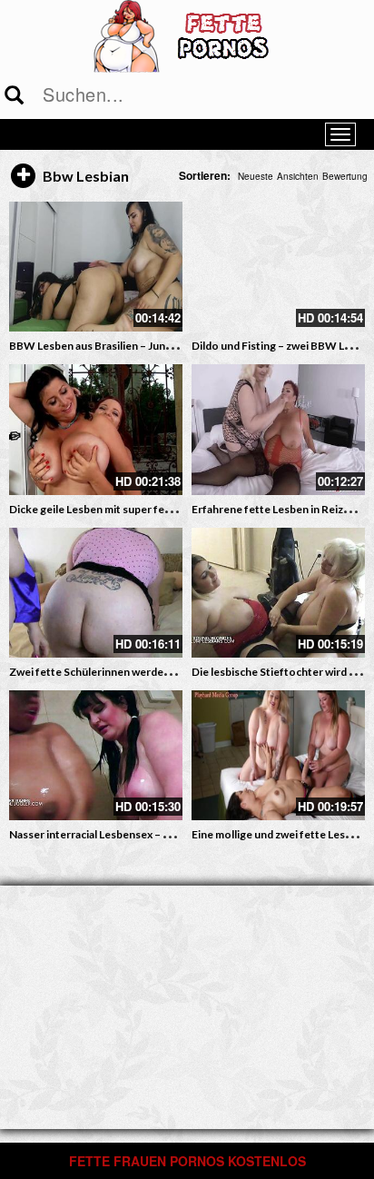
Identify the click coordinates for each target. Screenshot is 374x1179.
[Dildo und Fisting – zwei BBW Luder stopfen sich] (278, 267)
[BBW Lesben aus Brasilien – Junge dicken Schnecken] (95, 267)
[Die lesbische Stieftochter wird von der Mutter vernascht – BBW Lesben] (278, 593)
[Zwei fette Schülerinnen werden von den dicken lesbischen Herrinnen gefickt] (95, 593)
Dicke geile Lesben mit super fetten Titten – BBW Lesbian (153, 509)
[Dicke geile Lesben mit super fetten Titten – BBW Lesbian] (95, 429)
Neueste (255, 176)
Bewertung (345, 176)
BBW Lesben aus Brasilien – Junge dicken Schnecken (140, 345)
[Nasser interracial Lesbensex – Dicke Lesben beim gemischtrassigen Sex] (95, 755)
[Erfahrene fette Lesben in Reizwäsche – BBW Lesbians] (278, 429)
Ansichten (298, 176)
